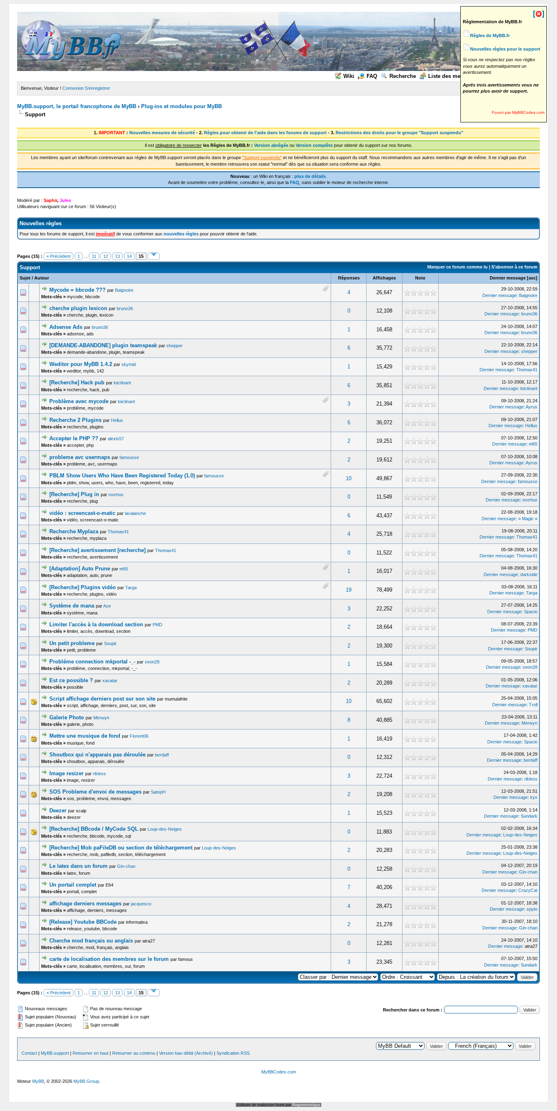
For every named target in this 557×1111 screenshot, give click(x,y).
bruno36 (125, 308)
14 (129, 256)
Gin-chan (126, 866)
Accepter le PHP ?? (73, 438)
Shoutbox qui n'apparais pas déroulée (97, 755)
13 (117, 256)
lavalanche (135, 513)
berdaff (162, 754)
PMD (157, 624)
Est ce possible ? (71, 680)
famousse (129, 457)
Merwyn (101, 717)
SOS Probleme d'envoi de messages (95, 792)
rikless (99, 773)
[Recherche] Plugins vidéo (82, 587)
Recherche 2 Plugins (75, 420)
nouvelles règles (181, 233)
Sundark (529, 816)
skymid (129, 364)
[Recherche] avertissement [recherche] (97, 550)
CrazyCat (527, 890)
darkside (528, 574)
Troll (533, 704)
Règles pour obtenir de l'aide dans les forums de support (265, 132)
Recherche (402, 76)
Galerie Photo (66, 717)
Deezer (57, 810)
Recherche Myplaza (73, 531)
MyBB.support (55, 1053)
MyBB (38, 1081)
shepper (174, 345)
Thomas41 (526, 369)
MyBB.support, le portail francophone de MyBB (76, 106)
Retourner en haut (90, 1053)
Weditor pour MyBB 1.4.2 (80, 364)
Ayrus (531, 406)
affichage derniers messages (85, 903)
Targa (131, 587)
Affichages (384, 277)
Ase (107, 605)
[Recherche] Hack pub (76, 382)
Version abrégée (271, 145)
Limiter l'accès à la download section (96, 624)
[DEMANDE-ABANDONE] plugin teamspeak (103, 345)
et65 (533, 443)
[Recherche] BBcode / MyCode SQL (93, 829)
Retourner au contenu (133, 1053)
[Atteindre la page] (154, 256)
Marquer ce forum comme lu (457, 266)
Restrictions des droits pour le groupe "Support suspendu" (399, 132)
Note (420, 277)
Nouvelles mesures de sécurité (162, 132)
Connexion (73, 88)
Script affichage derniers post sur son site (102, 699)
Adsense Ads (65, 327)
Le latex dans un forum (78, 866)
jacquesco (141, 903)
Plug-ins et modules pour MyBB (181, 106)
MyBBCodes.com (278, 1071)
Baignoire (124, 290)
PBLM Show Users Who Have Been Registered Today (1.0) (122, 475)
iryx (533, 797)
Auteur (41, 277)
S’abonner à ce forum (514, 266)
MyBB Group (86, 1081)
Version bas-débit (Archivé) (186, 1053)
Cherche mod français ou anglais (91, 941)
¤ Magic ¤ (527, 518)
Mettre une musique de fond (84, 736)
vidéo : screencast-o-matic (82, 513)
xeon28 (152, 661)
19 (348, 590)
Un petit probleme (72, 643)
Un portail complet (72, 885)
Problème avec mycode (78, 401)
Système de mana (71, 606)
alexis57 (116, 438)
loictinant (122, 382)
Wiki (348, 76)
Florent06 (139, 736)
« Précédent (58, 256)
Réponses (349, 277)
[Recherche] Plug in (74, 494)
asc (532, 277)
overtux (116, 494)
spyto (531, 909)
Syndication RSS (233, 1053)
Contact (29, 1053)
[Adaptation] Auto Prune (79, 568)
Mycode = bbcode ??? (77, 290)
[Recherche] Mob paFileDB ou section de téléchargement (120, 848)
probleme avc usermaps (79, 457)
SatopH (158, 791)
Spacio (530, 611)
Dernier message (508, 277)
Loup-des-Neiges (165, 829)
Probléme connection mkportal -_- (92, 662)
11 (94, 256)
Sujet (25, 277)
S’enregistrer (97, 88)
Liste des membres (452, 76)
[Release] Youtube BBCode (83, 922)
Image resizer (66, 773)
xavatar (109, 680)
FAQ (372, 76)
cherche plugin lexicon (78, 308)
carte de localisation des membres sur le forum (109, 959)
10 (348, 478)
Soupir (110, 643)
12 (105, 256)
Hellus (117, 420)
